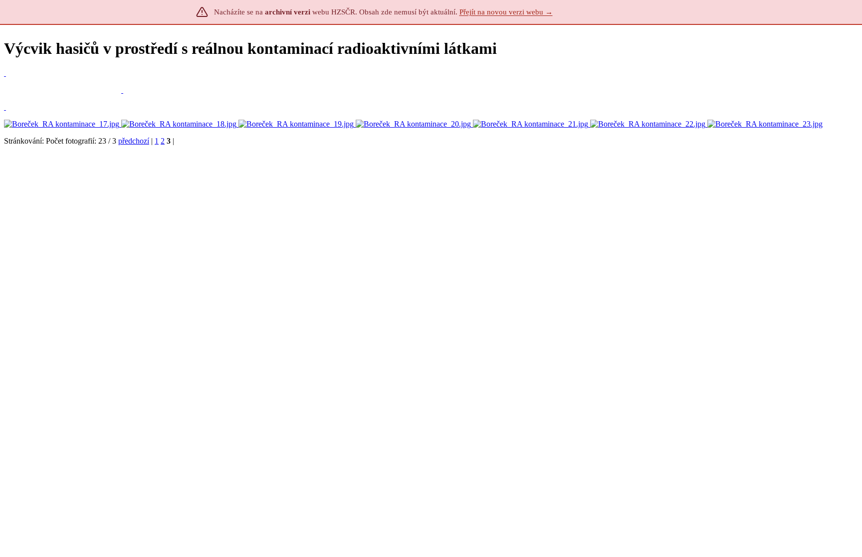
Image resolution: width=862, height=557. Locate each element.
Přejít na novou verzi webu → (506, 12)
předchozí (133, 141)
